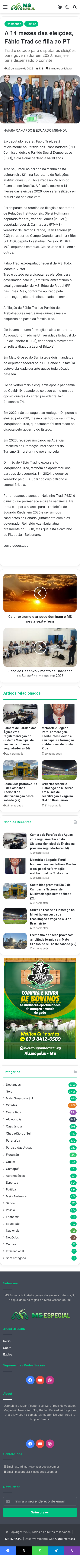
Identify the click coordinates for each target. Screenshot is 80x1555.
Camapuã (12, 1169)
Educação (13, 1223)
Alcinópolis (13, 1119)
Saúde (10, 1203)
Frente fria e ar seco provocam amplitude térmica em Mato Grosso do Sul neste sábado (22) (53, 939)
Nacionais (12, 1230)
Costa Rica (13, 1112)
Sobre (7, 1347)
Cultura (11, 1244)
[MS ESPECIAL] (23, 6)
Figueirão (12, 1154)
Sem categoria (16, 1258)
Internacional (15, 1251)
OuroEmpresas (65, 1538)
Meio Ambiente (16, 1196)
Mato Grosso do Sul (19, 1098)
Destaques (14, 24)
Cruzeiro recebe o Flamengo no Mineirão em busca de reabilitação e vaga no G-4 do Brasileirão (58, 792)
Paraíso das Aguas (19, 1147)
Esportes (12, 1182)
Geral (9, 1091)
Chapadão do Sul (18, 1133)
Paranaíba (13, 1140)
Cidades (11, 1105)
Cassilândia (14, 1126)
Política (31, 24)
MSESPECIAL (13, 1538)
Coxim (10, 1161)
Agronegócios (15, 1175)
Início (6, 1341)
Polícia (10, 1210)
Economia (12, 1217)
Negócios (12, 1237)
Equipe (7, 1354)
